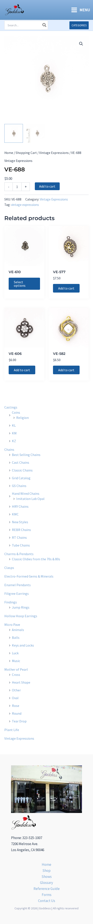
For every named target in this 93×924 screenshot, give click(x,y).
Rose (15, 705)
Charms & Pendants (19, 554)
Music (16, 661)
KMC (15, 514)
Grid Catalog (21, 478)
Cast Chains (20, 462)
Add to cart (47, 186)
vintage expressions (25, 205)
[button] (79, 25)
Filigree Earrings (16, 593)
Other (16, 690)
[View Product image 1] (13, 133)
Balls (15, 637)
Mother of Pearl (16, 669)
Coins (16, 412)
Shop (46, 870)
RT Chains (19, 537)
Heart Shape (21, 682)
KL (14, 425)
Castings (10, 407)
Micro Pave (12, 624)
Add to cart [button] (66, 288)
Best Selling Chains (26, 455)
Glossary (46, 882)
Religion (22, 417)
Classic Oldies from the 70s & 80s (36, 559)
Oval (15, 698)
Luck (15, 653)
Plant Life (11, 730)
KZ (14, 441)
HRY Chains (20, 506)
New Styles (20, 522)
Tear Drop (19, 721)
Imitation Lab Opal (30, 498)
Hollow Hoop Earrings (20, 616)
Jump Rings (20, 607)
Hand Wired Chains (25, 493)
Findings (10, 602)
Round (16, 713)
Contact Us (46, 900)
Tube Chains (21, 545)
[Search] (45, 25)
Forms (46, 894)
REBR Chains (21, 530)
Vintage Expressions (54, 153)
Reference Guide (47, 888)
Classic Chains (22, 470)
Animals (18, 630)
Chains (9, 449)
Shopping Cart (26, 153)
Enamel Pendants (17, 585)
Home (8, 153)
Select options (20, 284)
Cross (16, 674)
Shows (47, 876)
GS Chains (19, 486)
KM (14, 433)
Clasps (9, 567)
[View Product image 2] (35, 133)
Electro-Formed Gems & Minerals (28, 576)
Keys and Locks (23, 645)
